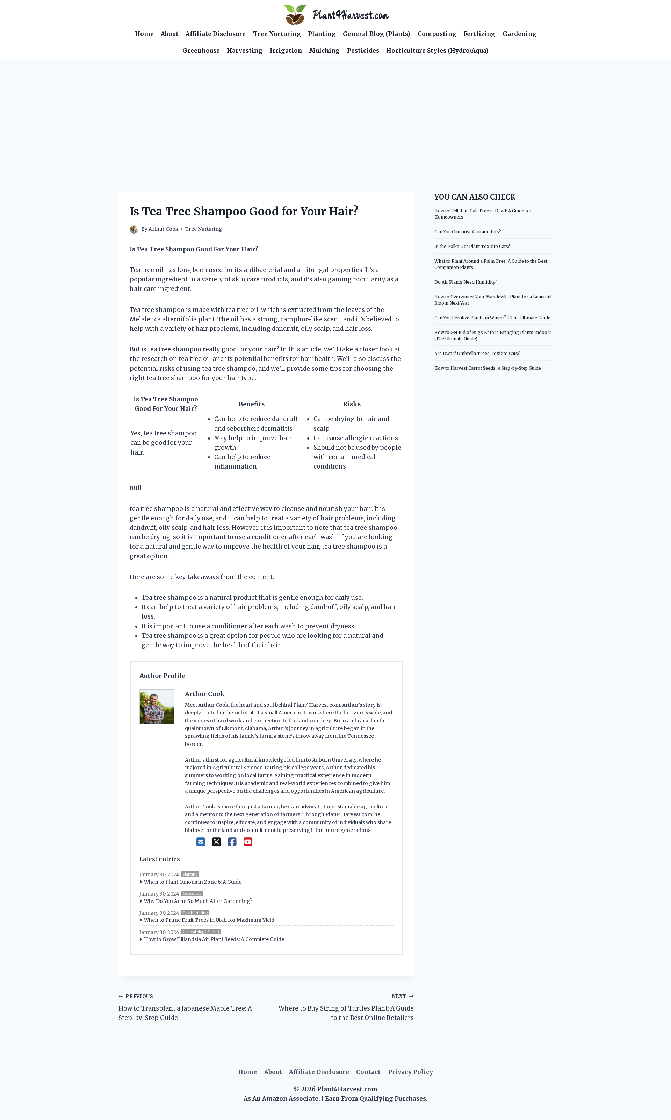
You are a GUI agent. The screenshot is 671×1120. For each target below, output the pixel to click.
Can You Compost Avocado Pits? (467, 231)
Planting (322, 34)
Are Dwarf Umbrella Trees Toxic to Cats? (477, 353)
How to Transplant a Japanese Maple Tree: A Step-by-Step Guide (185, 1007)
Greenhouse (201, 51)
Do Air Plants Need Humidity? (465, 282)
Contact (368, 1072)
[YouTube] (248, 842)
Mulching (324, 51)
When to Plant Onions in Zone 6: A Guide (192, 882)
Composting (437, 34)
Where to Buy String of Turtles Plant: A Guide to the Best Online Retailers (346, 1007)
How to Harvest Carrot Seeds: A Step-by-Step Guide (487, 368)
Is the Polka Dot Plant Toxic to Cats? (472, 246)
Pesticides (363, 51)
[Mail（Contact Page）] (201, 842)
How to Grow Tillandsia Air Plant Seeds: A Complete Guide (214, 939)
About (170, 34)
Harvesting (244, 51)
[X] (216, 842)
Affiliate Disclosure (216, 34)
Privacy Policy (410, 1072)
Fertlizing (479, 34)
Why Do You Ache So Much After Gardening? (198, 901)
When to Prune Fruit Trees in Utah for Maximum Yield (209, 920)
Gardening (519, 34)
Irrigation (286, 51)
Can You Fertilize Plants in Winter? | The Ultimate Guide (492, 317)
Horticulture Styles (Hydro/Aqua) (437, 51)
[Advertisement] (335, 111)
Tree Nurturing (277, 34)
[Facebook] (232, 842)
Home (144, 34)
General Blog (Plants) (376, 34)
